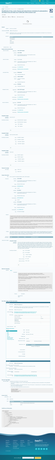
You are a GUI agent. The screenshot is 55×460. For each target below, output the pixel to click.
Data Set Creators (6, 50)
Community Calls (16, 448)
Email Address (14, 67)
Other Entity (8, 361)
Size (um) (8, 336)
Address (15, 61)
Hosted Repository (7, 446)
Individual (15, 52)
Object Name (11, 309)
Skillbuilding (22, 442)
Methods (7, 270)
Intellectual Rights (6, 381)
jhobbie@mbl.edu (20, 186)
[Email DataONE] (41, 449)
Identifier (7, 28)
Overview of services (8, 442)
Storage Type (23, 336)
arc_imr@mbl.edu (20, 209)
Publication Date (6, 47)
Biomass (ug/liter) (10, 338)
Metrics (29, 443)
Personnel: (7, 178)
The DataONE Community (15, 446)
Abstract (7, 32)
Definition (23, 334)
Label (24, 332)
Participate (15, 442)
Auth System (7, 396)
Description (15, 272)
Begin (16, 169)
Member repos (15, 443)
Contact (29, 444)
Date (7, 333)
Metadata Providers (6, 89)
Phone (16, 65)
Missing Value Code (22, 344)
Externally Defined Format (10, 372)
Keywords (7, 36)
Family (8, 334)
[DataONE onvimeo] (39, 449)
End (16, 171)
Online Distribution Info (10, 312)
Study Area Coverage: (5, 240)
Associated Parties (6, 72)
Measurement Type (22, 338)
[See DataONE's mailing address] (47, 449)
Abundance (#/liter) (10, 337)
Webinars (21, 444)
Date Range (7, 169)
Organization (15, 50)
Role (16, 74)
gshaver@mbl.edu (20, 197)
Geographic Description (7, 117)
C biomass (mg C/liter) (10, 339)
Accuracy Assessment (21, 351)
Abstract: (7, 214)
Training (21, 443)
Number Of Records (10, 326)
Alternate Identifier (5, 30)
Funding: (7, 231)
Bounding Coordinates (5, 137)
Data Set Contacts (6, 59)
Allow (8, 401)
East (16, 124)
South (16, 122)
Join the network (16, 444)
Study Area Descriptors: (7, 237)
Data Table (8, 302)
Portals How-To (22, 446)
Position (15, 59)
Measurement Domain (21, 340)
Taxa (7, 335)
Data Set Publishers (5, 102)
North (16, 120)
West (16, 126)
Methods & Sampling (22, 356)
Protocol (15, 293)
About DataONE (30, 442)
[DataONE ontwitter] (36, 449)
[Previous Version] (17, 9)
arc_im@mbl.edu (20, 97)
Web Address (15, 69)
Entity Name (11, 304)
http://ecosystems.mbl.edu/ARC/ (22, 69)
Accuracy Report (22, 349)
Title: (8, 176)
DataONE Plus (8, 444)
